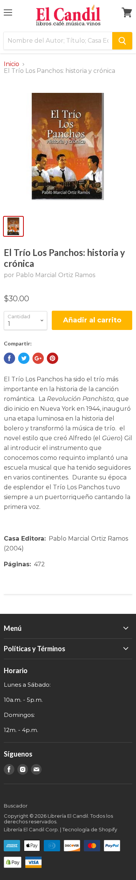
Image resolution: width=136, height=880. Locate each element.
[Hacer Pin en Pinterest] (52, 358)
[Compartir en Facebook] (9, 358)
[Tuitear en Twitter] (23, 358)
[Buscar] (122, 40)
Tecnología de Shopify (89, 829)
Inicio (11, 64)
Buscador (16, 806)
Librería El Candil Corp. (31, 829)
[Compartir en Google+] (38, 358)
